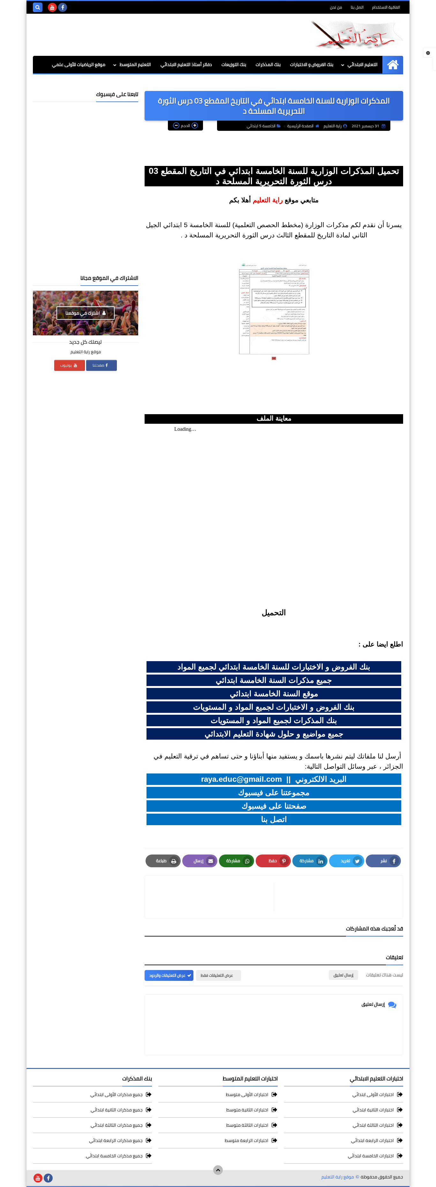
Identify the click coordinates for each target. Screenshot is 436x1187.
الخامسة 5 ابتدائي (261, 126)
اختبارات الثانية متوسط (247, 1110)
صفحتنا (98, 365)
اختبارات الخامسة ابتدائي (371, 1156)
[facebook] (62, 7)
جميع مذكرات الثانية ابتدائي (117, 1110)
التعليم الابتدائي (363, 64)
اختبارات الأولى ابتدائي (373, 1095)
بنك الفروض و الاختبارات (311, 64)
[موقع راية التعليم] (357, 34)
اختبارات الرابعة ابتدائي (372, 1140)
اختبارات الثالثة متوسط (247, 1125)
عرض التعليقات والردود (167, 975)
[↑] (218, 1170)
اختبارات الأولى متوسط (247, 1095)
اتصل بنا (357, 7)
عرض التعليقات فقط (217, 975)
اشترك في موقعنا (83, 313)
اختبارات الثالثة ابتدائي (373, 1125)
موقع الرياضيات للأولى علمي (78, 64)
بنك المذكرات (268, 64)
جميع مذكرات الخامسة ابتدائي (114, 1156)
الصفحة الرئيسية (300, 126)
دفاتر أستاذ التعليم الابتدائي (186, 64)
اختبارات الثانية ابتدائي (373, 1110)
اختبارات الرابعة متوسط (246, 1140)
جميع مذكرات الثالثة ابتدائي (117, 1125)
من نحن (336, 7)
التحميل (274, 612)
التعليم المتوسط (135, 64)
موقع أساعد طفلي (87, 82)
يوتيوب (66, 365)
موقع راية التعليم (337, 1177)
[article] (212, 897)
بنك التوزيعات (234, 64)
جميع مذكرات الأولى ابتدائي (116, 1095)
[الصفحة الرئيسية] (392, 64)
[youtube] (52, 7)
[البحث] (37, 7)
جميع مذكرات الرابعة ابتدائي (116, 1140)
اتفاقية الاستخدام (386, 7)
